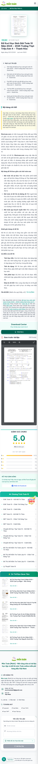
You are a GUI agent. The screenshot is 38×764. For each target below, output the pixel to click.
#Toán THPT (5, 711)
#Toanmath (5, 708)
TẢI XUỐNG (30, 292)
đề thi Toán (31, 680)
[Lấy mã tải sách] (3, 758)
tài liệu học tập (9, 680)
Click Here (10, 759)
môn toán (10, 118)
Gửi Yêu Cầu (20, 746)
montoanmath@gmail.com (13, 690)
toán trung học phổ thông (17, 309)
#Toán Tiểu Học (16, 711)
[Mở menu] (35, 3)
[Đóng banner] (35, 497)
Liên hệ (5, 700)
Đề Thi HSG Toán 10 (14, 40)
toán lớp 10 (25, 304)
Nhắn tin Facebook (20, 486)
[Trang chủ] (9, 3)
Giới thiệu (22, 700)
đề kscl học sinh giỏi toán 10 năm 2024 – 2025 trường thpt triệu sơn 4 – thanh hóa (19, 302)
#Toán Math (15, 708)
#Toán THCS (24, 708)
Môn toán (4, 678)
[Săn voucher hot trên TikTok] (31, 501)
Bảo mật (13, 700)
